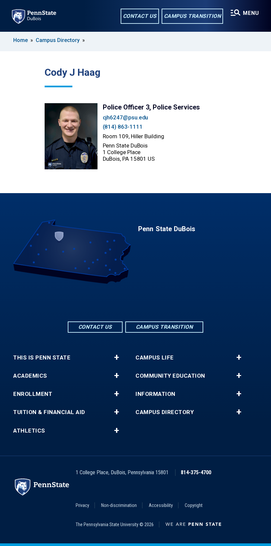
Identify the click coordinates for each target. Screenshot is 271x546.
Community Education (170, 376)
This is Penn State (41, 358)
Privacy (82, 505)
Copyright (194, 505)
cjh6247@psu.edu (125, 117)
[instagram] (152, 302)
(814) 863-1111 (123, 126)
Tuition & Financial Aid (49, 412)
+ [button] (116, 357)
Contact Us (140, 16)
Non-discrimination (119, 505)
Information (155, 394)
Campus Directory (58, 40)
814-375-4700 (196, 472)
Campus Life (155, 358)
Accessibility (161, 505)
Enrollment (32, 394)
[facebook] (118, 302)
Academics (30, 376)
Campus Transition (192, 16)
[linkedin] (135, 302)
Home (20, 40)
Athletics (29, 431)
